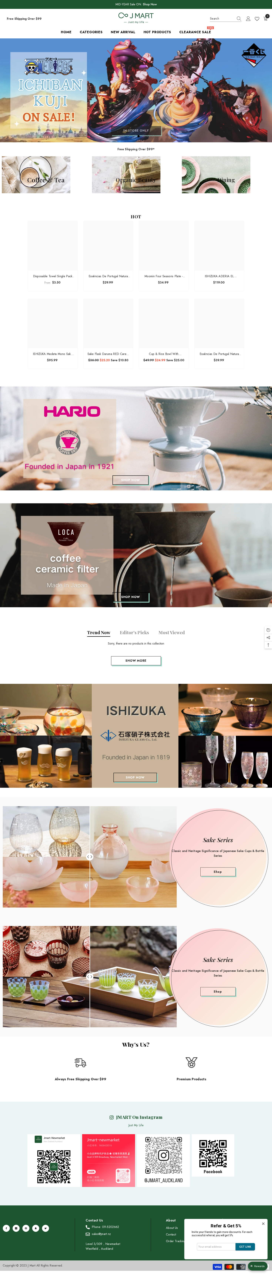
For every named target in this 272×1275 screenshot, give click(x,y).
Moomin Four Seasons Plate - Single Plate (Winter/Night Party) (164, 276)
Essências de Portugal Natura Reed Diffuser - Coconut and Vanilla (108, 276)
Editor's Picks (134, 632)
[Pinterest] (25, 1228)
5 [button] (138, 136)
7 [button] (148, 136)
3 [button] (128, 136)
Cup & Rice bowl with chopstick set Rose (163, 354)
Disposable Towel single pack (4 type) (53, 276)
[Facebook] (6, 1228)
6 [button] (143, 136)
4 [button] (133, 136)
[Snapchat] (35, 1228)
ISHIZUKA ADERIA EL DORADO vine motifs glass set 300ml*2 (219, 276)
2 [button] (123, 136)
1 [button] (118, 136)
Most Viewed (172, 632)
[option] (136, 90)
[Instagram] (16, 1228)
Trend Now (98, 632)
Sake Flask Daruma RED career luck (108, 354)
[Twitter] (45, 1228)
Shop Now (150, 4)
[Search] (225, 19)
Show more (135, 661)
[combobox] (222, 19)
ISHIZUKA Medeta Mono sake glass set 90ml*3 (53, 354)
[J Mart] (136, 438)
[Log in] (248, 19)
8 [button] (153, 136)
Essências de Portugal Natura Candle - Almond (219, 354)
